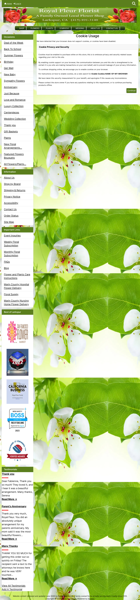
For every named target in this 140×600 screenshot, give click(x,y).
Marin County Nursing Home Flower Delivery (16, 302)
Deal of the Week (13, 42)
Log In (18, 4)
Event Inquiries (12, 235)
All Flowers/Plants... (15, 164)
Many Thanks (10, 546)
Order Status (11, 215)
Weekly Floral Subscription (11, 243)
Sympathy (64, 28)
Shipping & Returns (14, 190)
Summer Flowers (13, 55)
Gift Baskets (11, 131)
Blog (6, 268)
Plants (49, 28)
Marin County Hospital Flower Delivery (16, 286)
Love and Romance (14, 99)
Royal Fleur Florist (69, 599)
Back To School (12, 49)
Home (9, 4)
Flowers (35, 28)
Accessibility (11, 203)
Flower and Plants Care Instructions (17, 276)
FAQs (7, 261)
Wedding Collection (15, 118)
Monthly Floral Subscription (12, 253)
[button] (133, 3)
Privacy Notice (12, 196)
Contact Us (112, 28)
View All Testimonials (13, 585)
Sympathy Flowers (14, 80)
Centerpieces (11, 112)
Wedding (80, 28)
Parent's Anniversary (14, 506)
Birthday (8, 61)
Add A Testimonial (12, 589)
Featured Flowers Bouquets (14, 156)
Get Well (8, 68)
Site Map (9, 222)
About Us (95, 28)
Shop (21, 28)
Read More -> (9, 499)
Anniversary (10, 87)
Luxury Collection (14, 106)
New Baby (10, 74)
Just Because (11, 93)
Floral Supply (11, 294)
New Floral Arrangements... (13, 146)
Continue (131, 90)
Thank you (10, 125)
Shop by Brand (12, 184)
